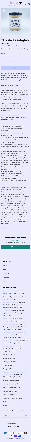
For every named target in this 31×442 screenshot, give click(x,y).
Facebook (6, 273)
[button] (2, 4)
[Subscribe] (26, 415)
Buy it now (15, 68)
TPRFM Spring (7, 318)
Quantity (4, 53)
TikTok (5, 281)
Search (5, 265)
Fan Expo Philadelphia (10, 324)
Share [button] (5, 228)
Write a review (15, 247)
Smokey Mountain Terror (11, 346)
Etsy (4, 269)
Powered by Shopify (21, 438)
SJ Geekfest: (7, 310)
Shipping (3, 45)
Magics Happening (13, 438)
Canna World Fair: (9, 291)
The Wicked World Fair (10, 302)
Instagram (6, 277)
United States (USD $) (14, 426)
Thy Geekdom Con (9, 340)
